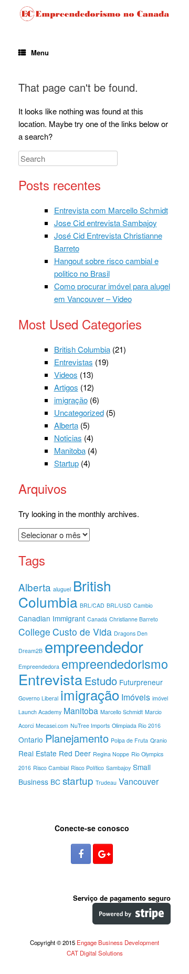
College (34, 631)
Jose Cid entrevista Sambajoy (105, 222)
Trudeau (106, 782)
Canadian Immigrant (51, 618)
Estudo (101, 680)
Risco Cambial (51, 768)
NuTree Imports (90, 725)
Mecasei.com (52, 725)
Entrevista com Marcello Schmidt (111, 210)
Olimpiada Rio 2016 (136, 725)
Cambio (143, 605)
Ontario (30, 739)
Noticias (68, 437)
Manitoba (70, 450)
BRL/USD (119, 605)
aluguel (62, 589)
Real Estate (37, 753)
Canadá (97, 619)
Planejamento (77, 738)
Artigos (66, 387)
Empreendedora (38, 666)
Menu (40, 52)
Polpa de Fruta (129, 740)
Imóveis (135, 697)
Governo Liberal (38, 698)
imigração (71, 399)
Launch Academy (39, 712)
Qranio (158, 740)
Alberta (66, 425)
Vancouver (139, 781)
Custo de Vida (82, 631)
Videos (66, 374)
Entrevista (50, 679)
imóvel (160, 698)
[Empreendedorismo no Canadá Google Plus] (103, 854)
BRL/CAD (92, 605)
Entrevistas (73, 361)
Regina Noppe (111, 754)
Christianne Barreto (133, 619)
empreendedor (94, 646)
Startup (66, 463)
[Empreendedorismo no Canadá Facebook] (81, 854)
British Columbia (82, 349)
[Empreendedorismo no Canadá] (94, 14)
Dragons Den (131, 633)
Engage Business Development (118, 942)
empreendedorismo (114, 664)
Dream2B (30, 651)
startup (77, 780)
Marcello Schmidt (121, 712)
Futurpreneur (141, 682)
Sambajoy (118, 768)
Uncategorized (79, 412)
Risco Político (87, 768)
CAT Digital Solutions (95, 953)
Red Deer (75, 753)
